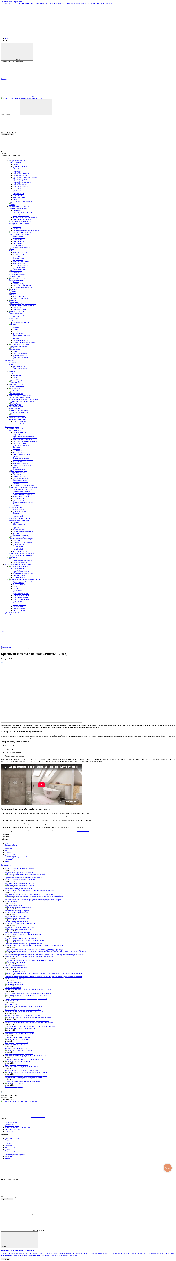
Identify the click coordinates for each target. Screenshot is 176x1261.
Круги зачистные (19, 584)
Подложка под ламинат (21, 322)
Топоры (15, 467)
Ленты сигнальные (19, 544)
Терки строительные (20, 504)
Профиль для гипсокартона (22, 212)
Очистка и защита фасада (22, 285)
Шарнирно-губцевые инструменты (25, 438)
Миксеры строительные (21, 491)
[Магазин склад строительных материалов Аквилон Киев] (11, 1094)
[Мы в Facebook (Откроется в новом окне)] (16, 19)
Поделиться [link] (5, 834)
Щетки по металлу (19, 432)
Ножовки (16, 484)
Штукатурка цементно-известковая (25, 177)
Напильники (17, 450)
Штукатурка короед (20, 179)
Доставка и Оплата (11, 3)
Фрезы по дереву (19, 608)
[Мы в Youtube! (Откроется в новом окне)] (46, 19)
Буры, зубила (17, 590)
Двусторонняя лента (20, 353)
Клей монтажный (19, 267)
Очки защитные (18, 550)
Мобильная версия (38, 1117)
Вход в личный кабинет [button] (13, 1138)
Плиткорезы (17, 474)
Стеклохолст (17, 243)
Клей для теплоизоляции (21, 186)
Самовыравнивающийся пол (23, 201)
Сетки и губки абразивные (22, 561)
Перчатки (16, 540)
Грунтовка (16, 168)
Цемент (15, 164)
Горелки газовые (19, 575)
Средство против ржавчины (22, 287)
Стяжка (15, 199)
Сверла (15, 588)
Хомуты (16, 339)
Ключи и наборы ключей (21, 445)
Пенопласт (17, 228)
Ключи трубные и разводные (23, 439)
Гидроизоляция (18, 194)
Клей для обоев (18, 258)
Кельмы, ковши (18, 498)
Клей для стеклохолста (21, 252)
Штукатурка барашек (20, 181)
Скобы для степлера (20, 511)
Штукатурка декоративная (22, 183)
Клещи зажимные (19, 469)
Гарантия (21, 3)
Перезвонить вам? (7, 134)
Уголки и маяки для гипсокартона (25, 217)
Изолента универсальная (21, 355)
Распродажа (9, 614)
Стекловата (17, 227)
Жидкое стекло (18, 260)
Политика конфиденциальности (69, 3)
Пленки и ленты (18, 425)
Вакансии (103, 3)
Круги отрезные (18, 583)
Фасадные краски (19, 366)
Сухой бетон (17, 195)
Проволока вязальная (20, 340)
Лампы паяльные (19, 577)
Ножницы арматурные (21, 478)
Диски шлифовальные (21, 594)
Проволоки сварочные (21, 572)
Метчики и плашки (19, 476)
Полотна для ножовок (20, 482)
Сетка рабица (17, 239)
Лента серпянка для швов (22, 219)
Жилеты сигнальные (20, 551)
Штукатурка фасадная (20, 184)
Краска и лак (9, 361)
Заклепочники (18, 462)
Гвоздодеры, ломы (19, 443)
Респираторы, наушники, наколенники (26, 548)
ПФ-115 (15, 377)
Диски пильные (18, 603)
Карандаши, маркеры (20, 535)
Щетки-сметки (18, 517)
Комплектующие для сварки (23, 573)
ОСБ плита (17, 307)
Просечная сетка (19, 238)
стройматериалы (83, 831)
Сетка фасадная (18, 245)
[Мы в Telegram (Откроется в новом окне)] (107, 19)
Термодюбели (18, 333)
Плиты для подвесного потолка (24, 315)
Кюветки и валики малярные (23, 502)
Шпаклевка (17, 190)
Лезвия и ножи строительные (23, 485)
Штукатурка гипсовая (20, 175)
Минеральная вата (19, 225)
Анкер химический (19, 269)
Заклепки (16, 513)
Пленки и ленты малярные (22, 495)
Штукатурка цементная (21, 173)
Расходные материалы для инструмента (18, 564)
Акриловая (17, 375)
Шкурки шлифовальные (21, 562)
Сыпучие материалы (20, 166)
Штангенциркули (19, 524)
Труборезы (16, 447)
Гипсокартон (17, 210)
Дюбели (16, 328)
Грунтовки (16, 370)
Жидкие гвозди (18, 254)
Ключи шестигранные (20, 463)
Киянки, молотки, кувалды (22, 465)
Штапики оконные (19, 309)
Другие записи (6, 865)
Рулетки (16, 522)
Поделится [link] (4, 838)
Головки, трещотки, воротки (23, 460)
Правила (16, 528)
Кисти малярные (19, 423)
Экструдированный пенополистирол (26, 230)
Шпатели (16, 506)
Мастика (16, 282)
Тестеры (16, 533)
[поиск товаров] (36, 107)
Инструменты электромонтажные (25, 441)
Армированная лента (20, 357)
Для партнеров (52, 3)
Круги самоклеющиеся (21, 599)
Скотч (15, 351)
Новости (44, 3)
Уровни (15, 526)
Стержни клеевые (19, 610)
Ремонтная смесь (19, 197)
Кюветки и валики (19, 421)
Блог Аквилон (36, 3)
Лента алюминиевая (20, 359)
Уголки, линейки (19, 529)
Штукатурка (17, 172)
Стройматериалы (11, 159)
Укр (6, 38)
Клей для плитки (19, 188)
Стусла (15, 456)
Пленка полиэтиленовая (21, 247)
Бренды (109, 3)
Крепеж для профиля (20, 214)
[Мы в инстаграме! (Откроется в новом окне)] (77, 19)
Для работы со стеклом (21, 458)
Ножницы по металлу (20, 480)
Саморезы (16, 329)
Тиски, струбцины (19, 452)
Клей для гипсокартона (21, 216)
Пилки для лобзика (19, 605)
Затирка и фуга (18, 192)
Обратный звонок (7, 1199)
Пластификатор (18, 284)
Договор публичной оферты (90, 3)
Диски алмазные (19, 592)
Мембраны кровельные (21, 298)
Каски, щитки (18, 546)
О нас (3, 3)
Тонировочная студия (12, 612)
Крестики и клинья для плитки (24, 493)
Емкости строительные (21, 496)
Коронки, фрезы (18, 601)
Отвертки (16, 434)
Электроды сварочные (21, 570)
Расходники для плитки (21, 515)
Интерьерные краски (20, 368)
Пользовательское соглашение (66, 1255)
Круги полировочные (20, 597)
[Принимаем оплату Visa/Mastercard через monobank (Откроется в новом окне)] (19, 1101)
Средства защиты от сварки (22, 542)
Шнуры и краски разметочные (23, 531)
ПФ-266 (16, 379)
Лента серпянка (18, 241)
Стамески (16, 449)
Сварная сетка (18, 236)
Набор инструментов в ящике (23, 436)
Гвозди (15, 331)
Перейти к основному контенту (12, 2)
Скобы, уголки (18, 337)
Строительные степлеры (21, 454)
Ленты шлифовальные (21, 595)
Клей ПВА (16, 256)
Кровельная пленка (19, 296)
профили (16, 317)
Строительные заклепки (21, 335)
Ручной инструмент (12, 427)
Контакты (27, 3)
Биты (15, 586)
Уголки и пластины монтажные (24, 342)
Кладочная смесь (19, 170)
